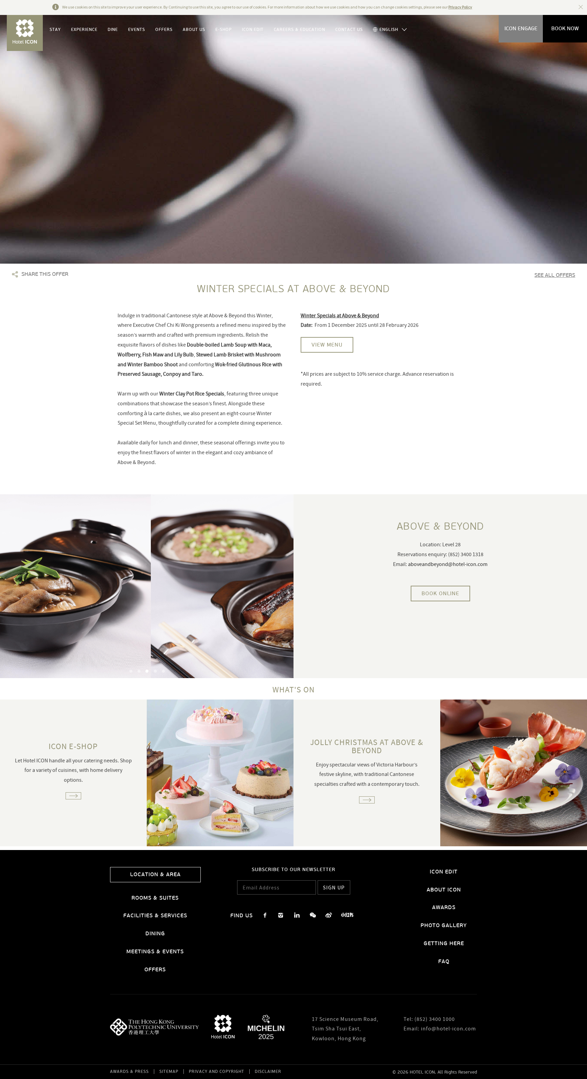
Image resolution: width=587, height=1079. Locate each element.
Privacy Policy (460, 7)
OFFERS (164, 29)
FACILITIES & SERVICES (155, 915)
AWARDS (444, 907)
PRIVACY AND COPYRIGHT (216, 1071)
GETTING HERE (444, 943)
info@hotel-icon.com (448, 1029)
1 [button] (130, 671)
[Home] (25, 33)
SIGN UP (334, 887)
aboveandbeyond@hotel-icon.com (447, 564)
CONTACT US (349, 29)
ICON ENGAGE (520, 28)
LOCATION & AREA (155, 874)
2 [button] (139, 671)
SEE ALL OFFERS (554, 275)
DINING (155, 933)
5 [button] (163, 671)
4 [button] (155, 671)
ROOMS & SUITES (155, 898)
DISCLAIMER (268, 1071)
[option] (147, 586)
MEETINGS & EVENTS (155, 951)
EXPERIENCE (84, 29)
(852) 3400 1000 (434, 1019)
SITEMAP (168, 1071)
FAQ (443, 961)
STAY (55, 29)
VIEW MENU (327, 345)
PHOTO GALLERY (444, 925)
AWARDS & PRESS (129, 1071)
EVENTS (136, 29)
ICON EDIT (253, 29)
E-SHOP (223, 29)
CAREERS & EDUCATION (299, 29)
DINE (113, 29)
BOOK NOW (565, 28)
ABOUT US (194, 29)
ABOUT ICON (444, 889)
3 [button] (147, 671)
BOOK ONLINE (440, 593)
